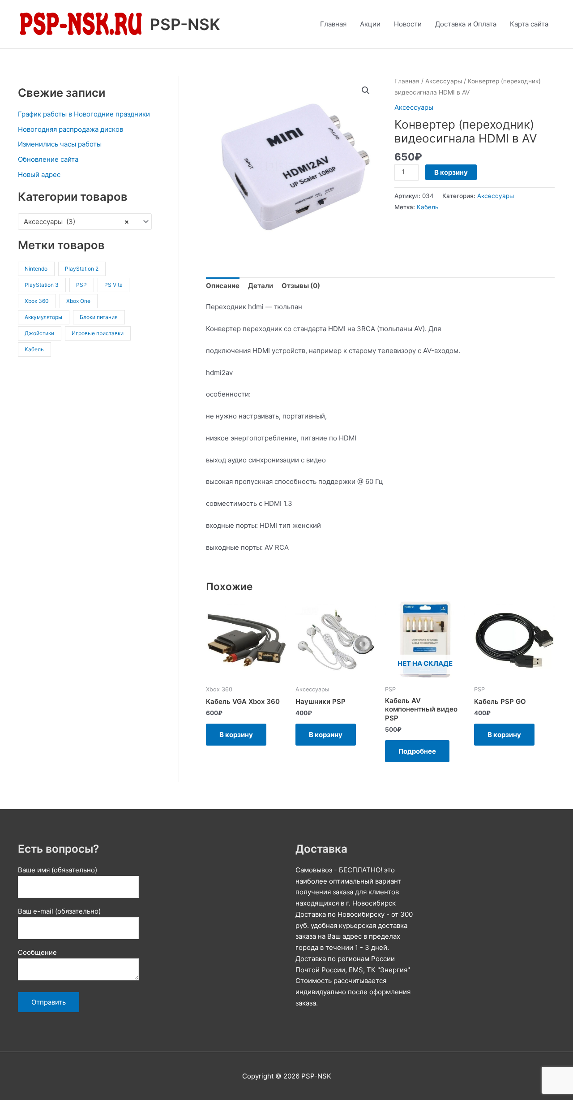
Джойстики (39, 333)
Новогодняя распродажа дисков (70, 129)
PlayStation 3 (42, 284)
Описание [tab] (222, 285)
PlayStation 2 (81, 268)
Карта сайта (529, 24)
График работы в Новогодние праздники (84, 114)
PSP (81, 284)
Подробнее (417, 751)
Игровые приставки (98, 333)
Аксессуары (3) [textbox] (76, 221)
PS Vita (113, 284)
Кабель (34, 349)
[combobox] (85, 221)
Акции (370, 24)
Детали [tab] (260, 285)
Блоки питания (99, 317)
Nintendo (36, 268)
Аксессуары (443, 81)
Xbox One (78, 301)
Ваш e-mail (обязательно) (59, 911)
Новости (408, 24)
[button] (366, 90)
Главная (333, 24)
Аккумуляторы (43, 317)
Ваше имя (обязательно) (57, 870)
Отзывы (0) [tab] (301, 285)
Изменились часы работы (60, 144)
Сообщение (37, 952)
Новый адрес (39, 174)
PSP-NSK (185, 24)
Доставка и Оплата (465, 24)
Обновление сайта (48, 159)
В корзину (451, 172)
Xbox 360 (37, 301)
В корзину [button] (236, 734)
